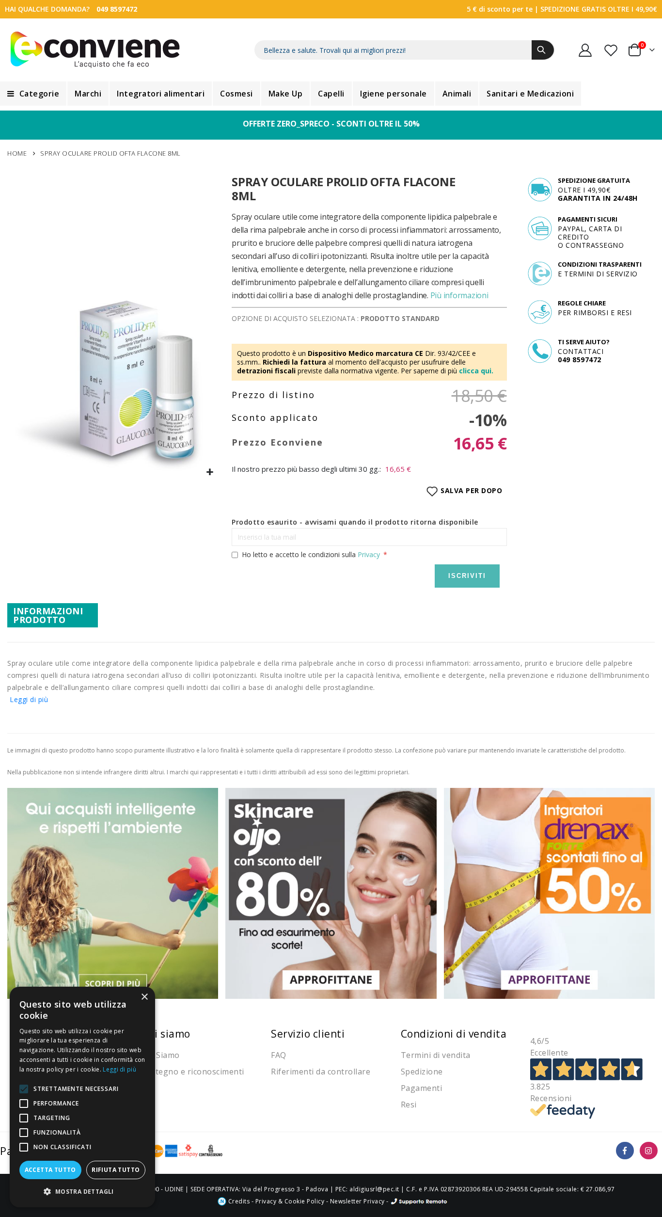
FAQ (278, 1055)
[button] (210, 472)
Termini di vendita (436, 1055)
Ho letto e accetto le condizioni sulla (311, 554)
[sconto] (330, 892)
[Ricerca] (543, 50)
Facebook (625, 1151)
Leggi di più (29, 699)
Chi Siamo (161, 1055)
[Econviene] (95, 50)
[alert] (82, 1097)
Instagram (649, 1151)
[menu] (331, 93)
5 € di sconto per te (500, 9)
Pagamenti (421, 1088)
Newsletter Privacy (357, 1201)
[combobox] (404, 50)
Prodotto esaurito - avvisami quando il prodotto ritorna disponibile (355, 522)
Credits (238, 1201)
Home (17, 153)
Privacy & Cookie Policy (290, 1201)
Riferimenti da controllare (320, 1071)
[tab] (52, 615)
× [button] (144, 997)
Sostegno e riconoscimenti (193, 1071)
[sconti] (549, 892)
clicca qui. (476, 370)
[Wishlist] (611, 50)
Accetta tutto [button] (50, 1170)
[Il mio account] (585, 50)
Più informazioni (459, 295)
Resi (409, 1104)
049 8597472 (116, 9)
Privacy (369, 554)
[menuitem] (33, 93)
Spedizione (422, 1071)
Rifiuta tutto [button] (116, 1170)
